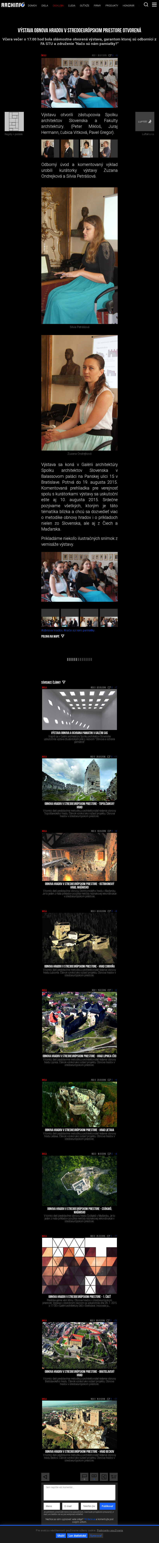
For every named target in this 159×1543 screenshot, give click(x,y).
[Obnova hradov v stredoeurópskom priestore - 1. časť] (79, 1266)
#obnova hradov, (52, 630)
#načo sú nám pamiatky (79, 630)
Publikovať (107, 1506)
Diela (44, 5)
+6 (116, 990)
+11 (115, 757)
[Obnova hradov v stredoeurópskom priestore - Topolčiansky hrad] (79, 779)
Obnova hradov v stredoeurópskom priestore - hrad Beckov (79, 1452)
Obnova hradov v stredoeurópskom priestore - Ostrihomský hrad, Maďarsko (79, 885)
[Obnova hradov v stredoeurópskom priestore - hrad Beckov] (79, 1424)
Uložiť (60, 1535)
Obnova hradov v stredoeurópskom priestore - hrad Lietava (79, 1130)
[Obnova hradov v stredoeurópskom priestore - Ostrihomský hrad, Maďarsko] (79, 857)
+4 (116, 1154)
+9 (116, 831)
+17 (115, 1236)
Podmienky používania (110, 1530)
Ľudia (71, 5)
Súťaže (84, 5)
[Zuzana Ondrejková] (79, 393)
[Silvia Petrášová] (79, 255)
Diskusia (58, 5)
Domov (32, 5)
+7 (116, 688)
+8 (116, 911)
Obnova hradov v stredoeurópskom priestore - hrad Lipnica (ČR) (80, 1056)
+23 (115, 1321)
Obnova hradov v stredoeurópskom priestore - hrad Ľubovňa (79, 966)
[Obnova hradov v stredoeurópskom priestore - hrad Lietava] (79, 1104)
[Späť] (45, 1477)
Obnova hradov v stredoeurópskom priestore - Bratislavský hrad (79, 1373)
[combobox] (146, 4)
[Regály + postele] (14, 121)
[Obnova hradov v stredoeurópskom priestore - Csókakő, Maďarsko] (79, 1181)
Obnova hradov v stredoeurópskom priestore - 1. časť (79, 1297)
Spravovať (96, 1535)
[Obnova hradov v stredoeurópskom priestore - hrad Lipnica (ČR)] (79, 1022)
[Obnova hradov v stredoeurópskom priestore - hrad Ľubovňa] (79, 938)
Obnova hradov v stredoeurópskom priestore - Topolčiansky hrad (79, 805)
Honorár (128, 5)
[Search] (146, 4)
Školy (44, 55)
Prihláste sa (89, 1519)
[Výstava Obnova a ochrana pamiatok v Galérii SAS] (79, 709)
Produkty (111, 5)
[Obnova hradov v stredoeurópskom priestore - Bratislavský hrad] (79, 1345)
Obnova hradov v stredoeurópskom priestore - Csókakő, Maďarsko (79, 1210)
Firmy (97, 5)
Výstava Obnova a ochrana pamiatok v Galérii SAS (79, 733)
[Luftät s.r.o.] (145, 121)
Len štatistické (77, 1535)
